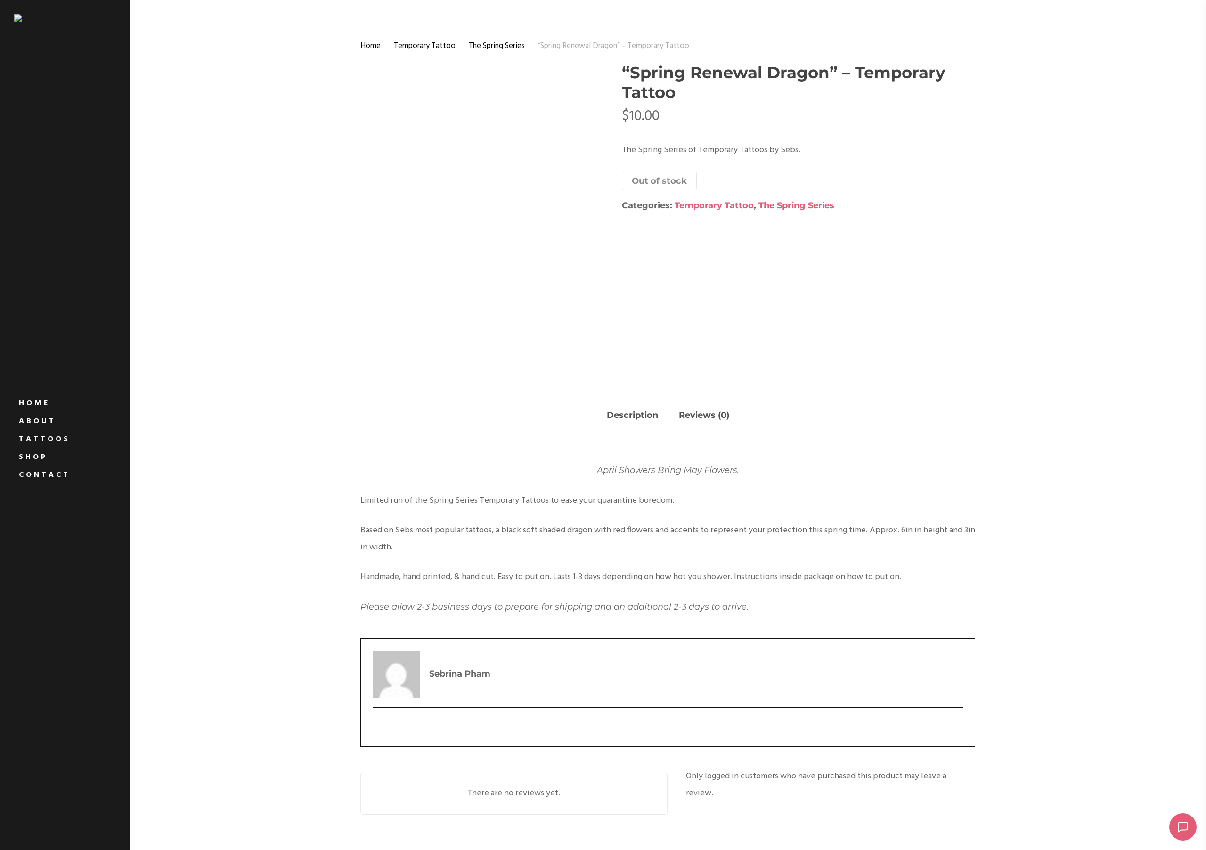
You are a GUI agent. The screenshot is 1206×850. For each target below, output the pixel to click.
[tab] (632, 416)
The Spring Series (497, 46)
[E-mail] (379, 726)
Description (632, 415)
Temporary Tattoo (425, 46)
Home (370, 46)
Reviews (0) (704, 415)
